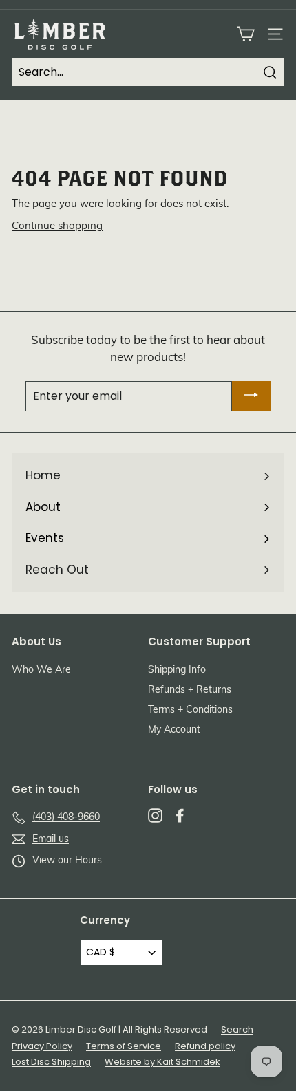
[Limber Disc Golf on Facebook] (180, 815)
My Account (174, 730)
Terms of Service (123, 1045)
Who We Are (41, 670)
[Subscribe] (251, 396)
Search (237, 1029)
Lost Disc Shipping (51, 1061)
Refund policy (205, 1045)
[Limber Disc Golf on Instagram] (155, 815)
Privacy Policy (42, 1045)
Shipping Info (177, 670)
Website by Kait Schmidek (162, 1061)
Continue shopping (57, 227)
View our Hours (67, 861)
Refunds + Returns (189, 690)
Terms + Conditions (190, 710)
